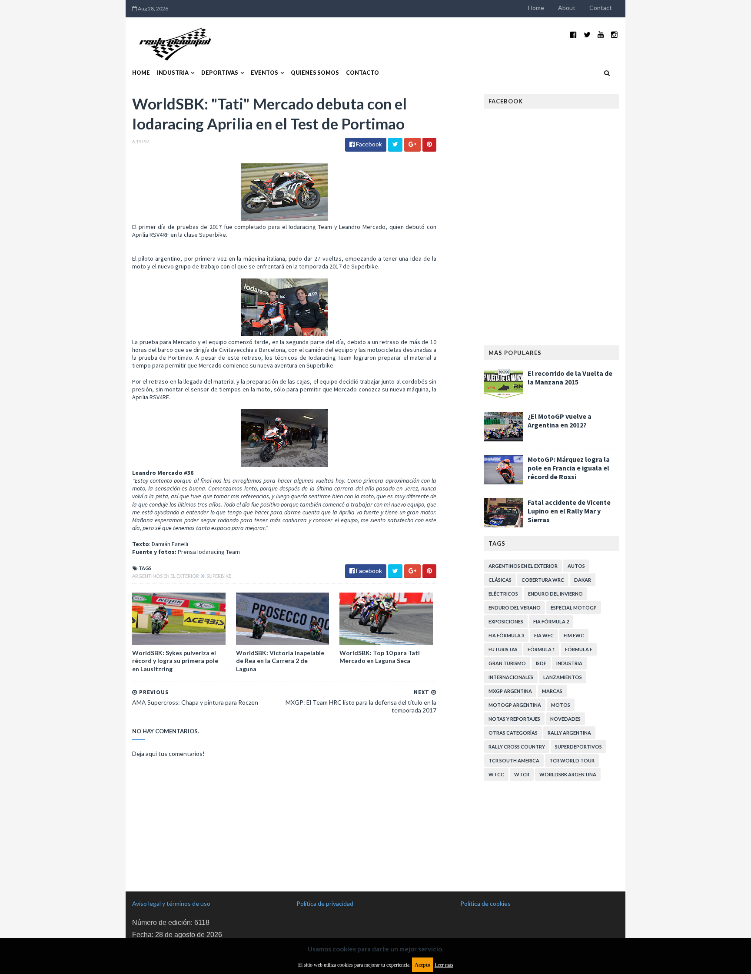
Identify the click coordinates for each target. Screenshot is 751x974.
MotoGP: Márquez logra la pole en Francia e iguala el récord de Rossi (569, 468)
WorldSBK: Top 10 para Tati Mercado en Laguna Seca (379, 656)
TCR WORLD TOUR (572, 760)
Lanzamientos (562, 677)
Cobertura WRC (543, 580)
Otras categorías (513, 732)
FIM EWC (574, 635)
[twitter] (587, 34)
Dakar (582, 580)
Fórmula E (578, 649)
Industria (173, 73)
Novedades (565, 719)
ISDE (541, 663)
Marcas (552, 691)
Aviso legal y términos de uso (171, 903)
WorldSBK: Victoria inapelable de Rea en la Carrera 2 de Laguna (280, 660)
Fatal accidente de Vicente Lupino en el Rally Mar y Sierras (569, 511)
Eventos (264, 73)
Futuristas (503, 649)
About (566, 7)
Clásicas (500, 580)
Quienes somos (315, 73)
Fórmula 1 (541, 649)
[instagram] (614, 34)
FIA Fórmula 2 (551, 621)
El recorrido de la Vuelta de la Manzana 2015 (570, 377)
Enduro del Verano (514, 607)
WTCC (496, 774)
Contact (600, 7)
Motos (560, 705)
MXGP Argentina (510, 691)
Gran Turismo (507, 663)
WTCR (521, 774)
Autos (576, 566)
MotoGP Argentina (514, 705)
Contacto (362, 73)
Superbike (218, 576)
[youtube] (600, 34)
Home (536, 7)
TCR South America (513, 760)
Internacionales (510, 677)
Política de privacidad (324, 903)
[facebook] (573, 34)
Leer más (444, 965)
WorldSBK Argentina (567, 774)
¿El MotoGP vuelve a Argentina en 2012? (559, 420)
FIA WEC (544, 635)
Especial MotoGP (574, 607)
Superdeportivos (578, 746)
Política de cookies (485, 903)
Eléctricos (503, 593)
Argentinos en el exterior (166, 576)
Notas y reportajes (514, 719)
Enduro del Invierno (555, 593)
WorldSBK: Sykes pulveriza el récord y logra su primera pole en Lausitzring (175, 660)
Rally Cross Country (516, 746)
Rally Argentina (569, 732)
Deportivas (219, 73)
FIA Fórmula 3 (506, 635)
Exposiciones (505, 621)
